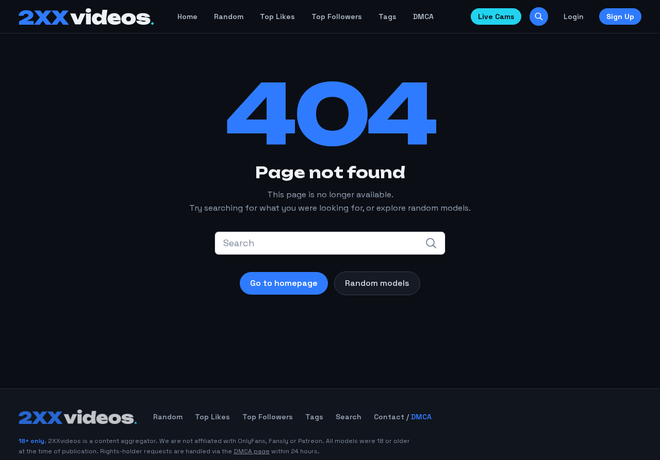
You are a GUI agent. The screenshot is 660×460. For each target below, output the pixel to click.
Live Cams (496, 16)
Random (228, 16)
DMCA (423, 16)
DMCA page (252, 451)
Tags (387, 16)
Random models (377, 283)
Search (348, 416)
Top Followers (336, 16)
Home (187, 16)
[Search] (539, 16)
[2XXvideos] (86, 16)
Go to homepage (284, 283)
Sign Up (620, 16)
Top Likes (277, 16)
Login (574, 16)
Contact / (403, 416)
